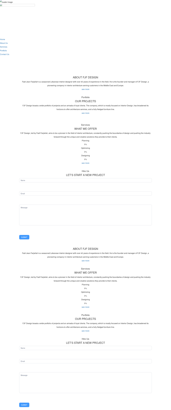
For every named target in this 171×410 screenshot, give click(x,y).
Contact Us (4, 54)
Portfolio (3, 50)
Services (3, 46)
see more (85, 89)
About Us (4, 43)
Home (2, 39)
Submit (24, 237)
